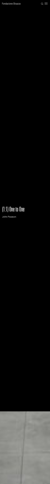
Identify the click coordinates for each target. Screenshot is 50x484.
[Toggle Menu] (46, 3)
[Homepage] (11, 4)
